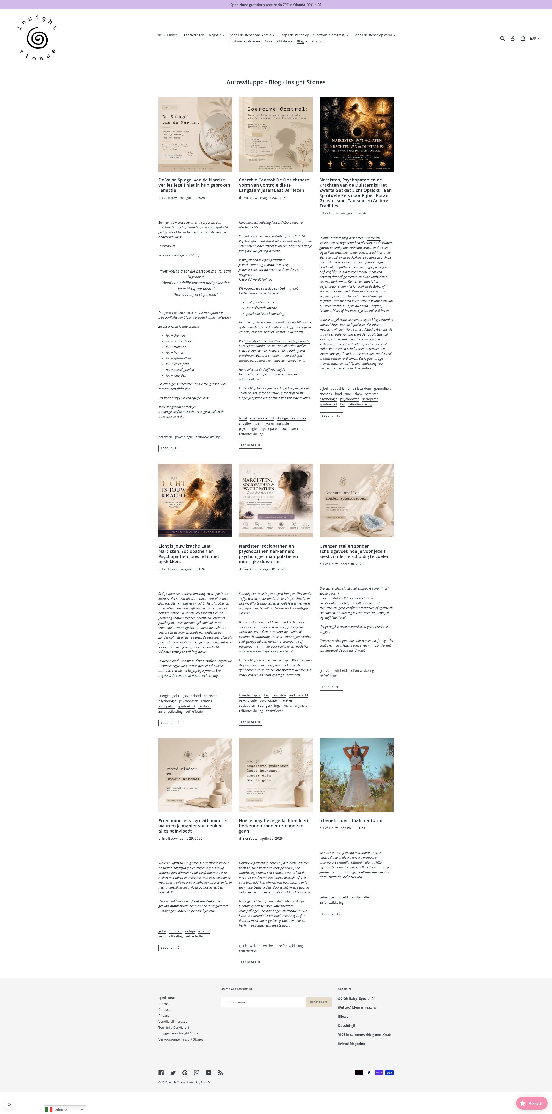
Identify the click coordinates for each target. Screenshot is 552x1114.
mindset (175, 931)
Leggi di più (170, 448)
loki (266, 695)
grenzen (325, 670)
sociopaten (290, 428)
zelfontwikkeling (208, 437)
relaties (206, 701)
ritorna (163, 1004)
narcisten (165, 437)
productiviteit (361, 897)
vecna (287, 705)
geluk (176, 696)
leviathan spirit (250, 695)
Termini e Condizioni (173, 1027)
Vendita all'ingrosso (172, 1021)
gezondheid (382, 388)
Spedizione (166, 997)
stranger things (269, 705)
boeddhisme (340, 388)
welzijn (190, 931)
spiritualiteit (328, 404)
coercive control (262, 418)
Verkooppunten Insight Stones (180, 1039)
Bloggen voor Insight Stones (179, 1033)
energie (163, 696)
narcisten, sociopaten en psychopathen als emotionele (356, 243)
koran (269, 423)
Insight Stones (177, 1082)
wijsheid (204, 706)
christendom (361, 388)
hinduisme (343, 394)
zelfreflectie (194, 711)
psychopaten (269, 428)
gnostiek (245, 423)
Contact (164, 1009)
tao (303, 428)
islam (258, 423)
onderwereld (298, 695)
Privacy (163, 1015)
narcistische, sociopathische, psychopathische (277, 341)
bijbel (243, 418)
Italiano (59, 1109)
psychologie (184, 437)
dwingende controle (291, 418)
